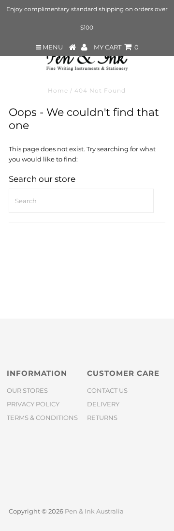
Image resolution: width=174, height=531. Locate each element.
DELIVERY (103, 404)
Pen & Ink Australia (94, 511)
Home (58, 90)
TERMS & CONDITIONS (42, 417)
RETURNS (102, 417)
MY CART (116, 47)
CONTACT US (107, 390)
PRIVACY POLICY (33, 404)
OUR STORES (27, 390)
